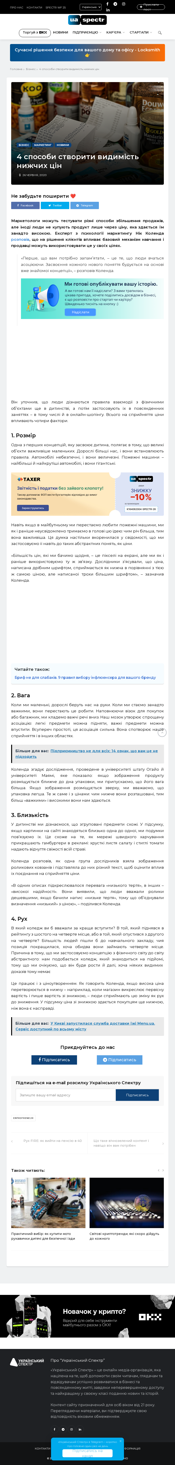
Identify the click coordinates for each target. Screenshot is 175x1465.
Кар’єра (113, 32)
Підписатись (55, 1059)
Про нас (16, 7)
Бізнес (31, 69)
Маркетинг (42, 145)
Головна (16, 69)
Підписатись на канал (87, 1453)
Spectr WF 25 (56, 7)
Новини (60, 32)
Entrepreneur (23, 1118)
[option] (48, 1211)
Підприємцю (85, 32)
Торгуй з (30, 32)
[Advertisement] (92, 357)
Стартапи (139, 32)
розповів (20, 239)
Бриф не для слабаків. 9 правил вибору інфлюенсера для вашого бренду (85, 677)
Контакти (34, 7)
